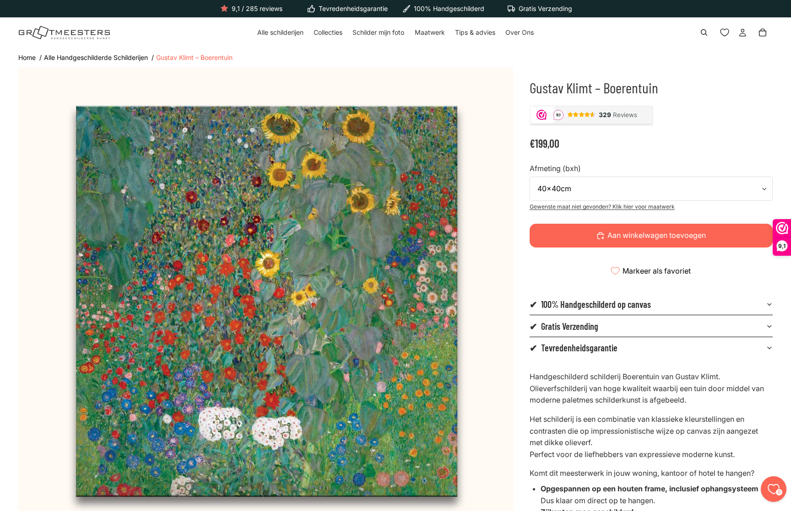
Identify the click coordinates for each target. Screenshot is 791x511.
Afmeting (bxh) (555, 168)
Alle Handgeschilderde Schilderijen (96, 57)
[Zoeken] (704, 33)
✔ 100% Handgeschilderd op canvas (590, 304)
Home (27, 57)
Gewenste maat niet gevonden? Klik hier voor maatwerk (602, 206)
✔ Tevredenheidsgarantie (574, 347)
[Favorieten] (724, 33)
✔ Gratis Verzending (564, 326)
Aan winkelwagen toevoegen (656, 235)
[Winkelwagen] (763, 33)
